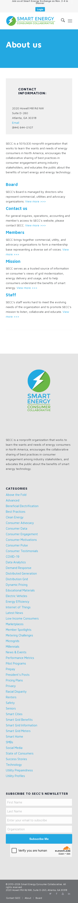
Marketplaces (15, 624)
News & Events (16, 652)
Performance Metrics (20, 658)
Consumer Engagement (22, 534)
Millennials (12, 646)
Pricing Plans (14, 680)
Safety (10, 703)
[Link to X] (50, 894)
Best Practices (15, 511)
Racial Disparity (16, 691)
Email (15, 122)
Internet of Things (18, 607)
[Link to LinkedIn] (69, 894)
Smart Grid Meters (18, 731)
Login (40, 9)
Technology (14, 764)
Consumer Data (16, 528)
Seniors (11, 708)
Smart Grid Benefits (19, 719)
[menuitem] (40, 2)
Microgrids (12, 641)
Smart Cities (14, 714)
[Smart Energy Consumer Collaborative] (32, 20)
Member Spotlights (18, 629)
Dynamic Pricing (16, 584)
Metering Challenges (19, 635)
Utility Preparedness (19, 770)
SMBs (9, 742)
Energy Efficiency (17, 601)
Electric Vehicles (16, 596)
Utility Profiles (15, 776)
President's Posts (18, 674)
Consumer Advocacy (20, 523)
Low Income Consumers (22, 618)
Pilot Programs (16, 663)
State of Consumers (19, 753)
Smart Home (14, 736)
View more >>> (35, 201)
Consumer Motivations (21, 539)
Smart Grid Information (21, 725)
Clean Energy (15, 517)
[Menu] (70, 21)
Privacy (11, 686)
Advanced (12, 500)
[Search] (61, 20)
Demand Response (18, 568)
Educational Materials (20, 590)
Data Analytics (16, 562)
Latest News (14, 613)
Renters (11, 697)
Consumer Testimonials (22, 551)
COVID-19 (12, 556)
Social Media (14, 748)
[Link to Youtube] (63, 894)
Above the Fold (16, 494)
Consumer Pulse (17, 545)
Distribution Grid (17, 579)
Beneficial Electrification (22, 506)
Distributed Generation (21, 573)
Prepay (10, 669)
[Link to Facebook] (56, 894)
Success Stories (16, 759)
